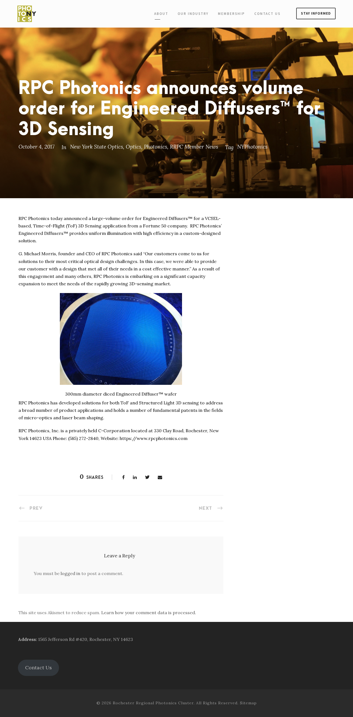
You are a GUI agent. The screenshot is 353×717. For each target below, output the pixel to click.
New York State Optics (96, 146)
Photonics (155, 146)
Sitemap (248, 702)
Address (27, 639)
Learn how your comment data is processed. (148, 612)
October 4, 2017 (36, 146)
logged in (70, 573)
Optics (133, 146)
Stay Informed (316, 13)
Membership (231, 13)
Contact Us (267, 13)
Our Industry (193, 13)
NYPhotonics (252, 146)
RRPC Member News (194, 146)
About (161, 13)
